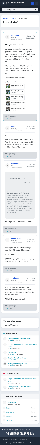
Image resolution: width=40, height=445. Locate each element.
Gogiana (8, 408)
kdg (11, 348)
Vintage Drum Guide (10, 439)
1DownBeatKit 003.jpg (18, 108)
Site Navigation (9, 9)
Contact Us (23, 439)
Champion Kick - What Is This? (19, 339)
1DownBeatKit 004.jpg (18, 102)
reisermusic (12, 402)
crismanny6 (9, 416)
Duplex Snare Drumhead (17, 358)
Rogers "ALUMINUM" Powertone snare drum (22, 345)
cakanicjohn (10, 412)
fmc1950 (9, 420)
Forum (5, 18)
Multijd (12, 365)
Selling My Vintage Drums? (18, 364)
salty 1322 (13, 360)
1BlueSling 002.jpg (17, 97)
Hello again (12, 352)
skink (11, 340)
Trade (12, 18)
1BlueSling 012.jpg (17, 91)
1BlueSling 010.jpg (17, 85)
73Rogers (13, 354)
